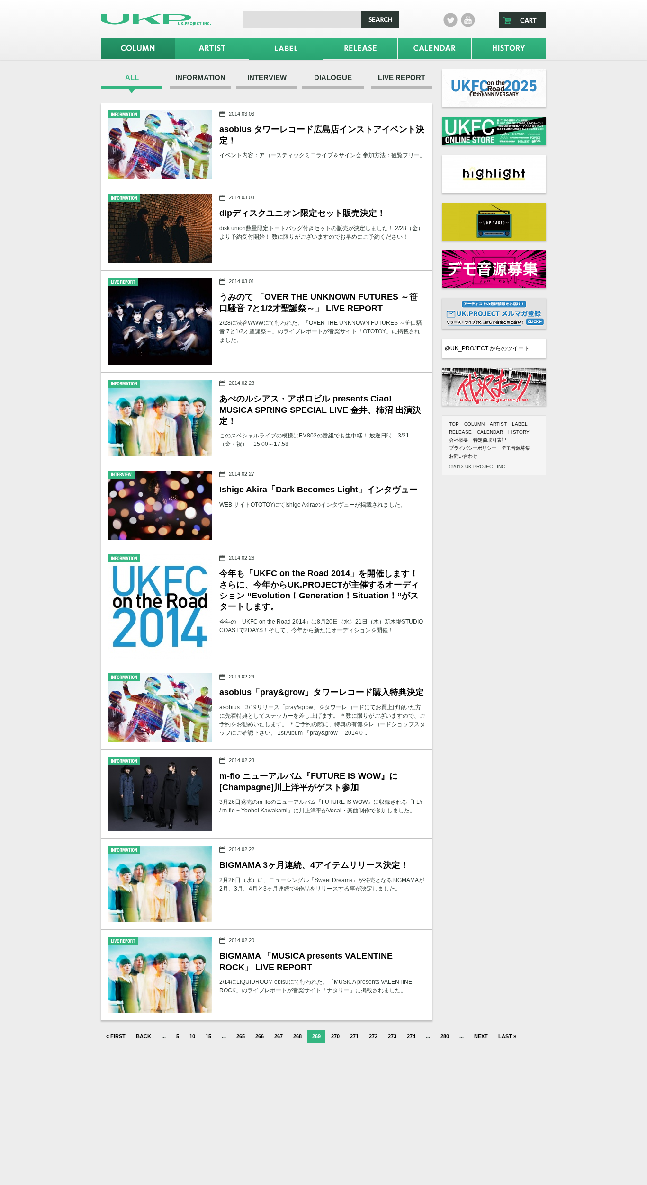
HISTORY (519, 432)
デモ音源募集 (516, 448)
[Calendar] (435, 48)
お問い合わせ (463, 456)
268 (297, 1036)
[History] (509, 48)
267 (278, 1036)
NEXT (481, 1036)
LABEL (520, 424)
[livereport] (160, 321)
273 (392, 1036)
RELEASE (460, 432)
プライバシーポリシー (472, 448)
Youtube (468, 20)
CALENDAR (490, 432)
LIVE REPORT (401, 77)
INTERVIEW (267, 77)
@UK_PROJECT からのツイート (487, 348)
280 (444, 1036)
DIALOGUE (333, 77)
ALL (132, 77)
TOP (454, 424)
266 (259, 1036)
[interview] (160, 505)
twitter (450, 20)
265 (240, 1036)
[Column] (138, 48)
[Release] (360, 48)
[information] (160, 144)
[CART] (522, 20)
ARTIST (498, 424)
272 (373, 1036)
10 (192, 1036)
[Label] (286, 49)
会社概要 (458, 440)
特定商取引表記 (489, 440)
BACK (143, 1036)
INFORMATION (200, 77)
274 (411, 1036)
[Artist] (212, 48)
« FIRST (116, 1036)
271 (354, 1036)
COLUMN (474, 424)
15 (208, 1036)
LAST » (507, 1036)
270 (335, 1036)
